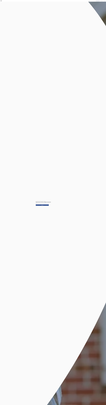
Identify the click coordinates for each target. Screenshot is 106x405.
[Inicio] (1, 1)
